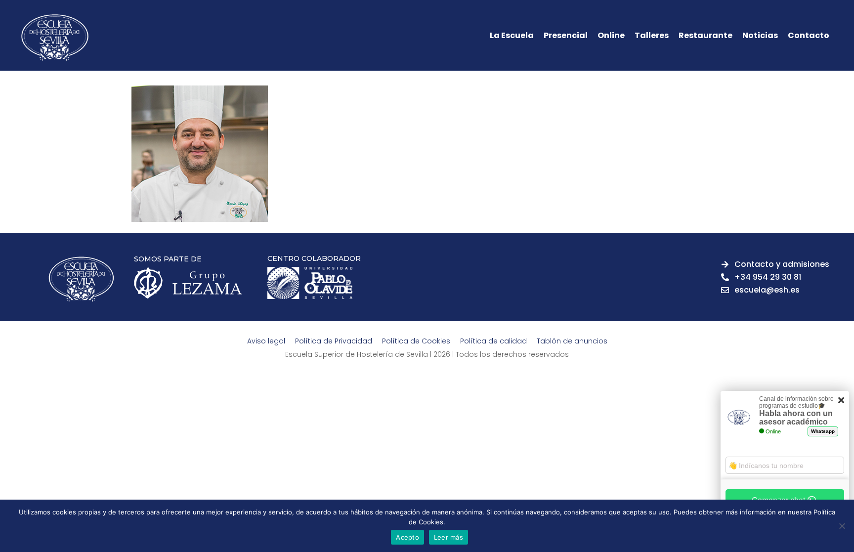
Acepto (407, 537)
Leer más (448, 537)
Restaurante (705, 36)
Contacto (808, 36)
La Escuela (512, 36)
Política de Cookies (416, 341)
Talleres (652, 36)
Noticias (760, 36)
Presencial (566, 36)
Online (611, 36)
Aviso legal (266, 341)
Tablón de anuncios (572, 341)
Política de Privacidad (333, 341)
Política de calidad (493, 341)
